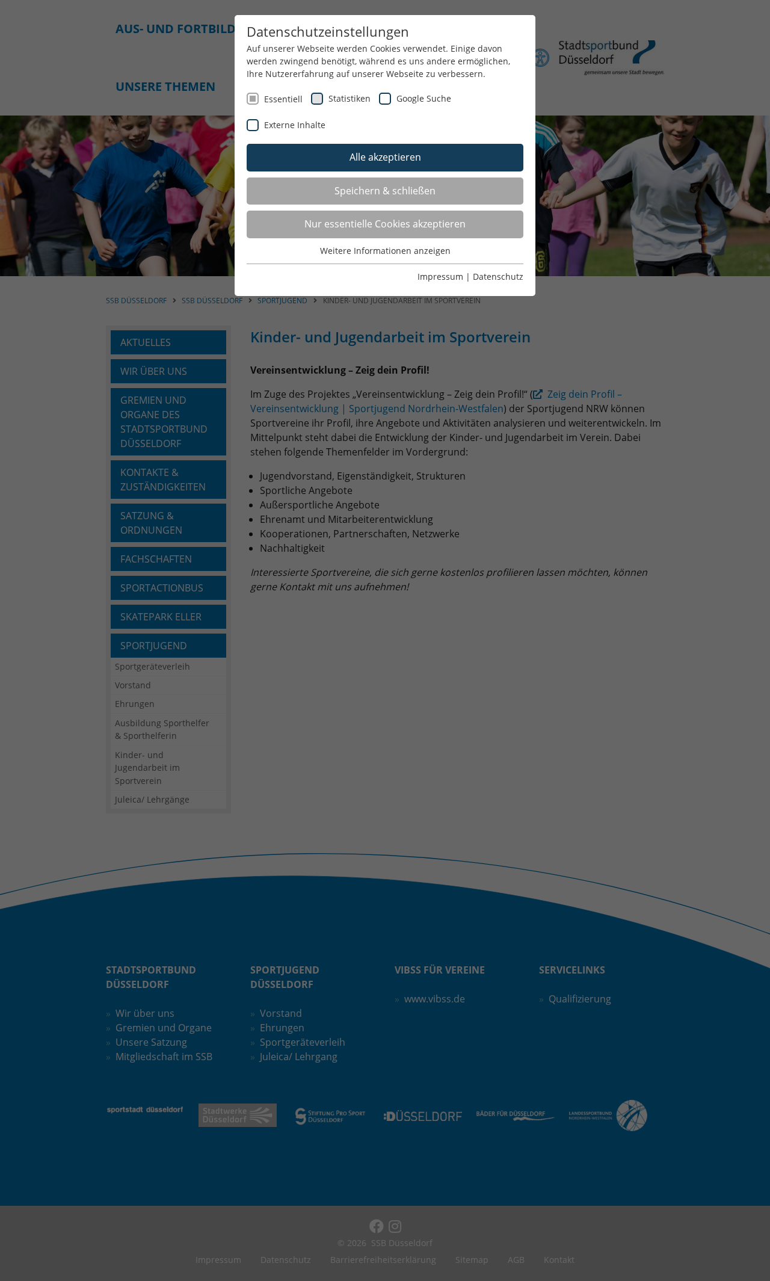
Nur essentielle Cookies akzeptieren (385, 223)
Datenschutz (498, 276)
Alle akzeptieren (385, 157)
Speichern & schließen (385, 190)
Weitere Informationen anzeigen (385, 250)
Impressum (440, 276)
